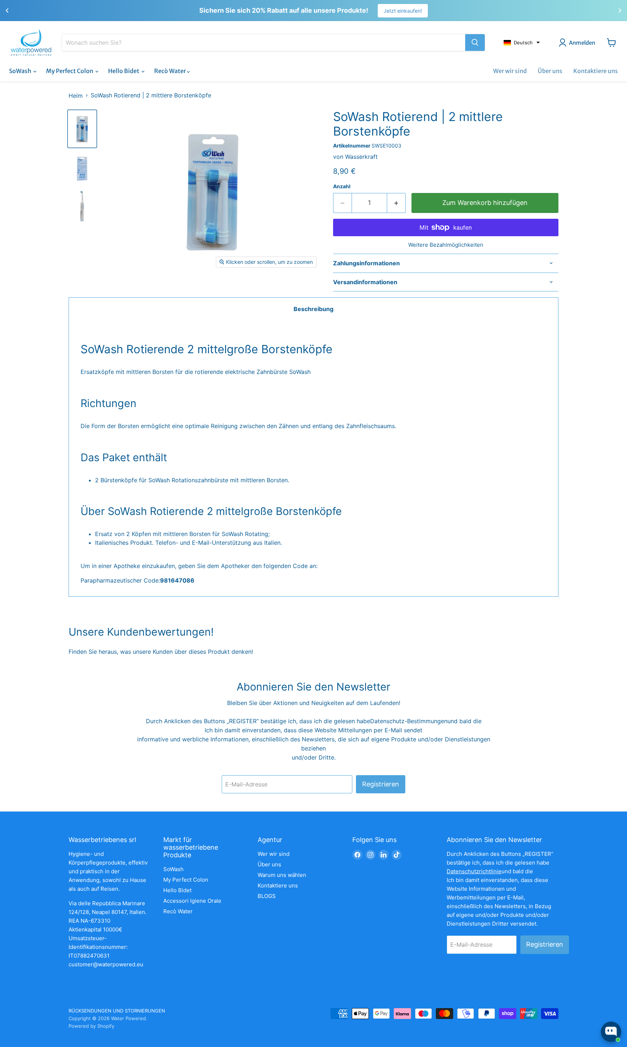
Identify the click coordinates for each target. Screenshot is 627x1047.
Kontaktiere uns (595, 71)
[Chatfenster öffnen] (611, 1032)
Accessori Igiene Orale (192, 900)
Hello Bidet (124, 71)
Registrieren (380, 784)
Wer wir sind (510, 71)
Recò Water (170, 71)
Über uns (550, 71)
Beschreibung (313, 309)
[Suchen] (475, 42)
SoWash (20, 71)
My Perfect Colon (70, 71)
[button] (521, 42)
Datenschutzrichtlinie (474, 871)
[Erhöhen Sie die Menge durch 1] (396, 203)
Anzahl (342, 186)
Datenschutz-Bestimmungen (408, 721)
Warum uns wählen (282, 874)
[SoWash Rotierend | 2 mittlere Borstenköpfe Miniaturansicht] (82, 129)
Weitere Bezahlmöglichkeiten (445, 245)
